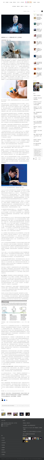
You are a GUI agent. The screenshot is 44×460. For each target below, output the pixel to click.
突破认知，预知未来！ (37, 95)
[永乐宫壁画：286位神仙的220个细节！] (41, 86)
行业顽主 (3, 454)
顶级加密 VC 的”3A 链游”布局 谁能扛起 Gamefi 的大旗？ (38, 108)
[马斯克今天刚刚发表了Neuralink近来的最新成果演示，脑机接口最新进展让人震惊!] (34, 86)
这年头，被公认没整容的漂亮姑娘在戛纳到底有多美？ (39, 57)
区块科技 (3, 445)
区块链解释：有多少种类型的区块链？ (29, 425)
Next (28, 11)
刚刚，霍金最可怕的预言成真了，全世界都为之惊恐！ (39, 74)
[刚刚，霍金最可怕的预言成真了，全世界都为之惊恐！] (35, 73)
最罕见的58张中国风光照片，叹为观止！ (39, 24)
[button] (30, 6)
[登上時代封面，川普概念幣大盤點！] (37, 83)
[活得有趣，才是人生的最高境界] (35, 68)
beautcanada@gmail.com (7, 424)
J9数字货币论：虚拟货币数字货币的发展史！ (39, 18)
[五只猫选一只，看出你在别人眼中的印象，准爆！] (35, 48)
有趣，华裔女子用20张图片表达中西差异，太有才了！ (39, 43)
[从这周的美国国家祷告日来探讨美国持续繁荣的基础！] (35, 35)
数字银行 (3, 449)
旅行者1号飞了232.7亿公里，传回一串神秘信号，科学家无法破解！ (38, 103)
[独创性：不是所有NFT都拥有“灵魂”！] (26, 441)
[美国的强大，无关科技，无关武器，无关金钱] (35, 29)
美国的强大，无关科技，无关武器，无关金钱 (39, 30)
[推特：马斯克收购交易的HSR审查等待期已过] (37, 89)
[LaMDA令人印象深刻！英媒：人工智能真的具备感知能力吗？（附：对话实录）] (34, 89)
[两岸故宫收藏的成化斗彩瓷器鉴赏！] (41, 83)
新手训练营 (3, 452)
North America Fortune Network (20, 458)
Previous (25, 11)
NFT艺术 (3, 440)
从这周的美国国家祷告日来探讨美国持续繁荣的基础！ (39, 36)
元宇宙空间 (3, 442)
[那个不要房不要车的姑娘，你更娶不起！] (35, 62)
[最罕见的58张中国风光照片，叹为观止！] (35, 23)
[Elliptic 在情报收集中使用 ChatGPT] (37, 86)
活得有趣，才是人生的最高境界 (39, 69)
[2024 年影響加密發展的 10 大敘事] (34, 83)
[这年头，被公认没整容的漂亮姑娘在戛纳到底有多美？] (35, 55)
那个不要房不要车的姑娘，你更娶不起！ (39, 63)
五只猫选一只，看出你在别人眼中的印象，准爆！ (39, 50)
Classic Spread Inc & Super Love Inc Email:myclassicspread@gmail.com (33, 458)
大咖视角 (3, 447)
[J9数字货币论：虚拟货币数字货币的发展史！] (35, 17)
